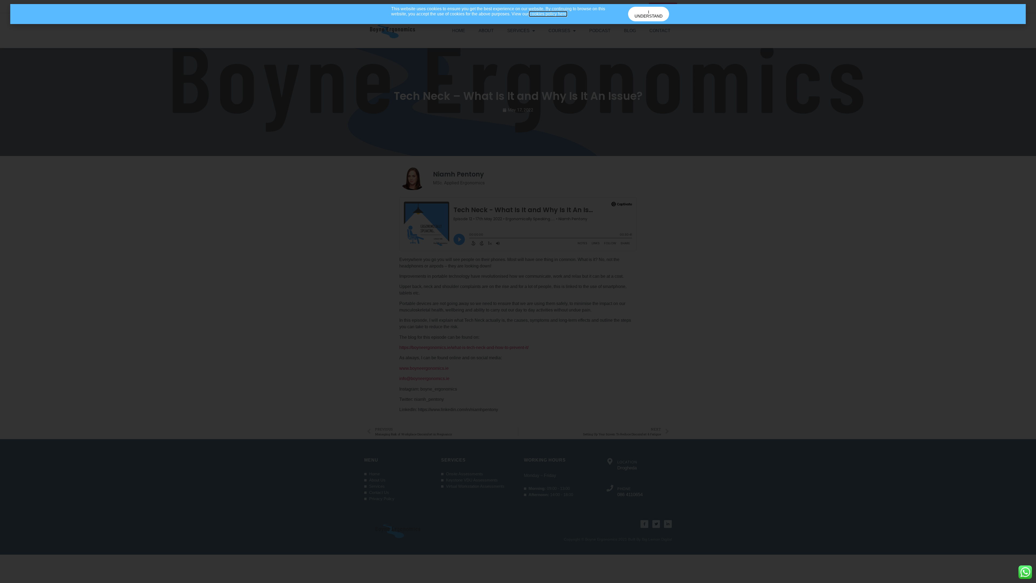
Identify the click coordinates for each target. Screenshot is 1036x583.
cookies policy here (548, 14)
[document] (518, 291)
